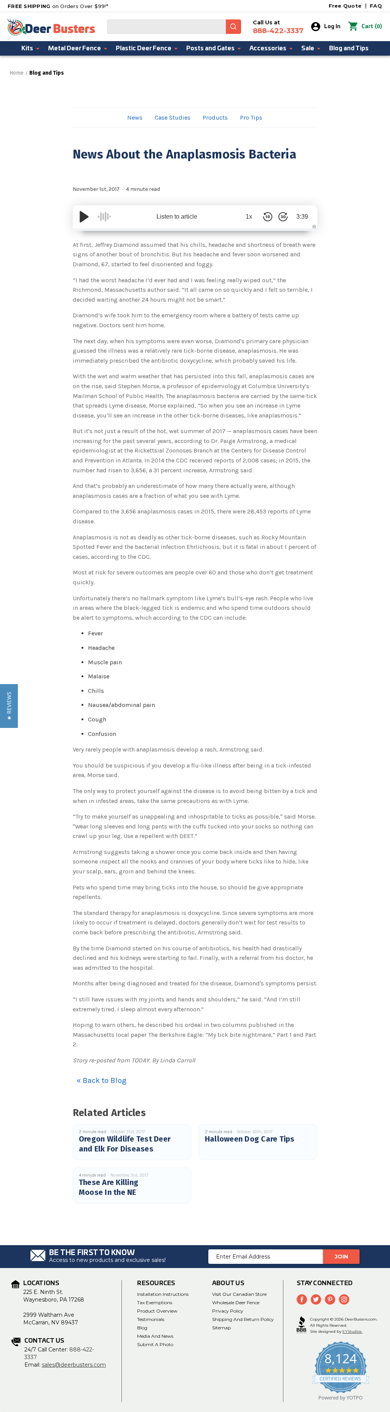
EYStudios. (352, 1331)
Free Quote (345, 6)
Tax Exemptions (154, 1302)
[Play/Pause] (84, 216)
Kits (27, 48)
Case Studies (172, 117)
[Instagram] (344, 1299)
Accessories (267, 48)
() (371, 26)
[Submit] (233, 26)
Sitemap (221, 1327)
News (134, 117)
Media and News (155, 1336)
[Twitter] (316, 1299)
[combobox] (174, 26)
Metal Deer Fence (74, 48)
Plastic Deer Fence (143, 48)
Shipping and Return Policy (243, 1319)
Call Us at (278, 27)
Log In (332, 26)
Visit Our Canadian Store (239, 1294)
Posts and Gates (210, 48)
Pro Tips (251, 117)
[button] (9, 706)
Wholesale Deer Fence (235, 1302)
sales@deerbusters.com (74, 1364)
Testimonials (150, 1319)
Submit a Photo (155, 1344)
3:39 (302, 216)
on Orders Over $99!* (58, 6)
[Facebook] (302, 1299)
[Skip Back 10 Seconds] (267, 216)
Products (215, 117)
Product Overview (157, 1311)
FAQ (376, 6)
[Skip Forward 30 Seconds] (283, 216)
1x (249, 216)
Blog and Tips (349, 48)
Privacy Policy (227, 1311)
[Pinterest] (330, 1299)
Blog (142, 1327)
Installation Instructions (163, 1294)
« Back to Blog (101, 1080)
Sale (307, 48)
